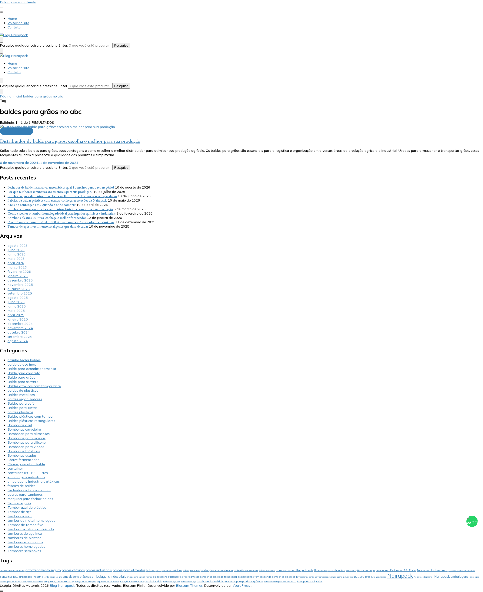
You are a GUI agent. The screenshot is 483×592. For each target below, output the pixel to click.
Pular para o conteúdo (18, 2)
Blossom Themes (189, 585)
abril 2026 (16, 263)
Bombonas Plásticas (24, 451)
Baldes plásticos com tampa (30, 416)
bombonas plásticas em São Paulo (396, 570)
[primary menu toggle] (1, 7)
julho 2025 (16, 302)
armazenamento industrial (12, 570)
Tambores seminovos (24, 551)
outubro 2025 (19, 289)
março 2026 (17, 267)
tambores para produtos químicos (244, 581)
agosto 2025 (18, 297)
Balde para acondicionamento (32, 369)
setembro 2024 (20, 336)
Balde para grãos (16, 131)
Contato (14, 27)
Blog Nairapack (62, 585)
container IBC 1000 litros (28, 473)
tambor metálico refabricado (31, 529)
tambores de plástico (24, 538)
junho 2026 (17, 254)
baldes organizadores (25, 399)
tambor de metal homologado (31, 520)
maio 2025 (16, 310)
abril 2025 (16, 315)
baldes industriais (99, 570)
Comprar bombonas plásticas (461, 570)
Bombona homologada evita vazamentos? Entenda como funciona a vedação (60, 209)
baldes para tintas (191, 570)
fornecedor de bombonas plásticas (275, 576)
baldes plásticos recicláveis (246, 570)
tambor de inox (20, 516)
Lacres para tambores (25, 494)
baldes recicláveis (267, 570)
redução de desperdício (32, 581)
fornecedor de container (307, 577)
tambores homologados (26, 546)
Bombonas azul (20, 425)
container (15, 468)
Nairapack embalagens (451, 576)
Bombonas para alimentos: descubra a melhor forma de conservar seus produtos (62, 196)
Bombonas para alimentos (29, 434)
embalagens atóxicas (77, 576)
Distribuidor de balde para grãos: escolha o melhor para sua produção (70, 141)
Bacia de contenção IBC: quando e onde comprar (41, 204)
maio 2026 (16, 258)
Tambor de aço (20, 512)
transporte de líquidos (309, 581)
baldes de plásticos (23, 390)
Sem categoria (19, 503)
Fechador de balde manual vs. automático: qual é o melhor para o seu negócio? (61, 187)
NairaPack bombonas (423, 577)
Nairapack (400, 575)
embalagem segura (53, 577)
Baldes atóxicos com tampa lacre (34, 386)
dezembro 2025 (20, 280)
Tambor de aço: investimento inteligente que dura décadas (48, 226)
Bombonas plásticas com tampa (360, 570)
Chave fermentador (23, 460)
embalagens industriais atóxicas (34, 481)
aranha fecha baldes (24, 360)
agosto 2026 (18, 245)
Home (12, 18)
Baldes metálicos (21, 395)
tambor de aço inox (171, 581)
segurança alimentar (57, 581)
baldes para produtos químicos (164, 570)
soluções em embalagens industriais (141, 581)
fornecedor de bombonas (239, 576)
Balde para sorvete (23, 382)
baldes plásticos (20, 412)
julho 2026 (16, 250)
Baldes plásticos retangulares (31, 421)
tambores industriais (210, 581)
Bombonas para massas (26, 438)
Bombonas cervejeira (24, 429)
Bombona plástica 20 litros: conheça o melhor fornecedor (47, 217)
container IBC (9, 576)
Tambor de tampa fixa (25, 525)
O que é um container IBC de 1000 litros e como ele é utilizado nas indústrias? (61, 222)
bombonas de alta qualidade (294, 570)
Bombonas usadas (22, 455)
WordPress (241, 585)
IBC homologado (378, 577)
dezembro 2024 (20, 323)
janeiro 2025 (18, 319)
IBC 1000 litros (362, 576)
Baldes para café (21, 403)
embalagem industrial (31, 576)
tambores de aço (188, 581)
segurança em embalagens (84, 581)
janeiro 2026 (18, 276)
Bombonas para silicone (27, 442)
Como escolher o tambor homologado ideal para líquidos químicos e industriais (61, 213)
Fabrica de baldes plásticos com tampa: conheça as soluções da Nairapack (57, 200)
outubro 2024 (19, 332)
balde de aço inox (22, 364)
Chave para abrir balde (26, 464)
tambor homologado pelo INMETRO (280, 581)
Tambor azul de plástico (27, 507)
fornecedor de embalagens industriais (335, 577)
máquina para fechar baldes (30, 499)
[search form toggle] (1, 40)
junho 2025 (17, 306)
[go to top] (1, 591)
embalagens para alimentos (139, 577)
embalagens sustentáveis (168, 576)
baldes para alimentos (129, 570)
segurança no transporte (108, 581)
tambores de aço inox (25, 533)
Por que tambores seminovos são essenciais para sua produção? (50, 191)
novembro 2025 (20, 284)
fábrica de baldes (21, 486)
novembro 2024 (20, 328)
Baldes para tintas (22, 408)
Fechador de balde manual (29, 490)
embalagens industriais (26, 477)
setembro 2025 (20, 293)
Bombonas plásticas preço (432, 570)
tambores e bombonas (25, 542)
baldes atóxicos (73, 570)
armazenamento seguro (43, 570)
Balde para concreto (24, 373)
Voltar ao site (18, 23)
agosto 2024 (18, 341)
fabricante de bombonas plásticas (203, 576)
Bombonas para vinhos (26, 447)
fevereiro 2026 (19, 271)
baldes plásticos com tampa (217, 570)
